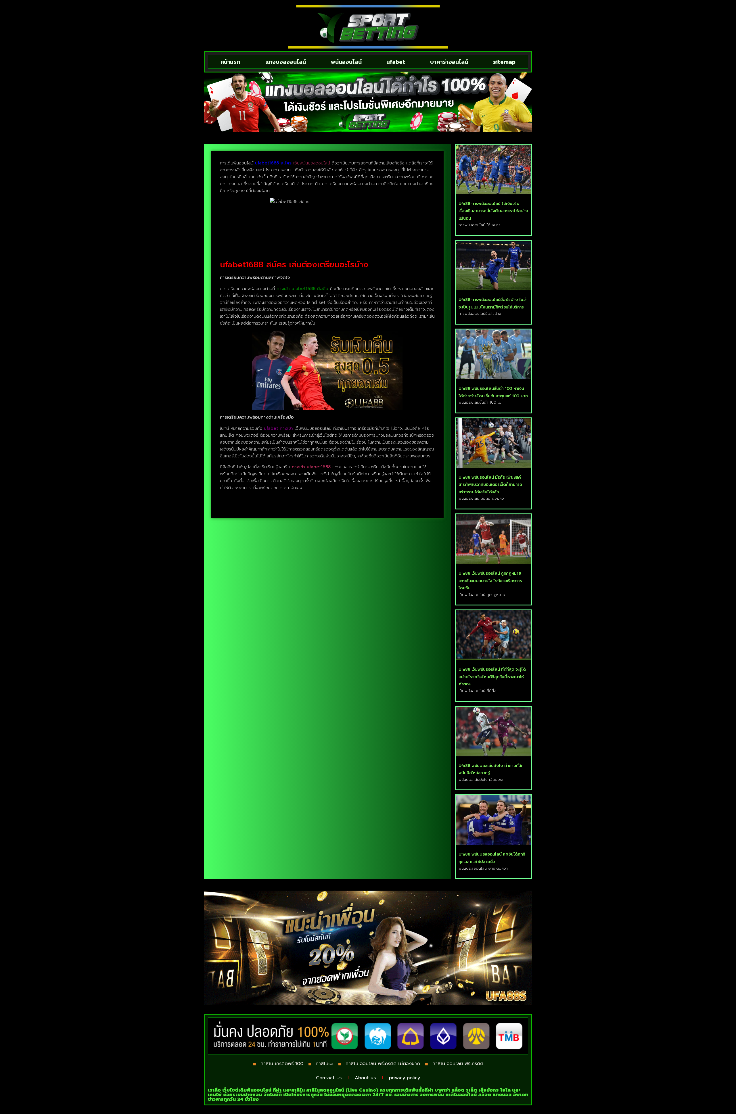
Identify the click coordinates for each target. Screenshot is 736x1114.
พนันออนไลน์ (346, 61)
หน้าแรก (230, 61)
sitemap (504, 61)
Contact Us (329, 1077)
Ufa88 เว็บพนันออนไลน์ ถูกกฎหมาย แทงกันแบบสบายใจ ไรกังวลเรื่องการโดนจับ (490, 580)
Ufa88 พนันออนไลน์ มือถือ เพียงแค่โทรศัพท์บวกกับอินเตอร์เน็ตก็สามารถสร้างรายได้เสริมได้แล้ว (490, 484)
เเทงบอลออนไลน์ (285, 61)
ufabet (395, 61)
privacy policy (404, 1077)
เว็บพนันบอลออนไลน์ (311, 163)
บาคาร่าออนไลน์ (449, 61)
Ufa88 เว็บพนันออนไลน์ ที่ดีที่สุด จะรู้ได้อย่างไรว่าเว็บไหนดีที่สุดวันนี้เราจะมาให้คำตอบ (492, 676)
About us (365, 1077)
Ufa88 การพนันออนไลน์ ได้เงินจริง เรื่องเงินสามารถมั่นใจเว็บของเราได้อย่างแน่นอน (493, 211)
